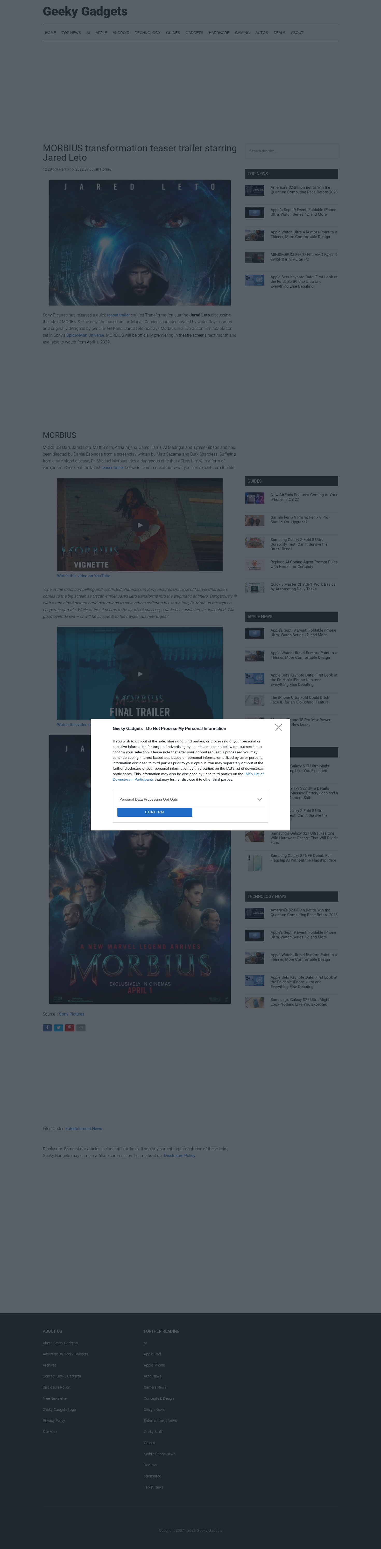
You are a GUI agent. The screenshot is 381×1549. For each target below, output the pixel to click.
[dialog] (190, 774)
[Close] (280, 691)
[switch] (255, 773)
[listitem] (190, 762)
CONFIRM (154, 850)
